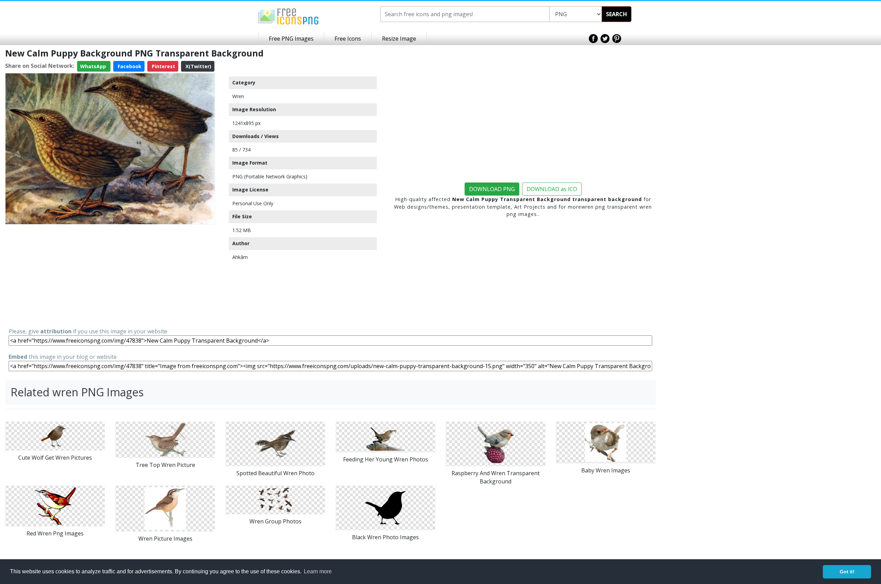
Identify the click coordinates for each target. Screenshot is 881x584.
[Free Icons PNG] (288, 16)
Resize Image (399, 38)
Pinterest (162, 66)
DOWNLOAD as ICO (552, 189)
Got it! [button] (847, 571)
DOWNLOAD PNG (492, 189)
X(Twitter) (197, 66)
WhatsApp (93, 66)
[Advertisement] (110, 275)
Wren (238, 96)
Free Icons (348, 38)
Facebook (128, 66)
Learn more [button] (318, 571)
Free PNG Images (291, 38)
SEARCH (616, 14)
